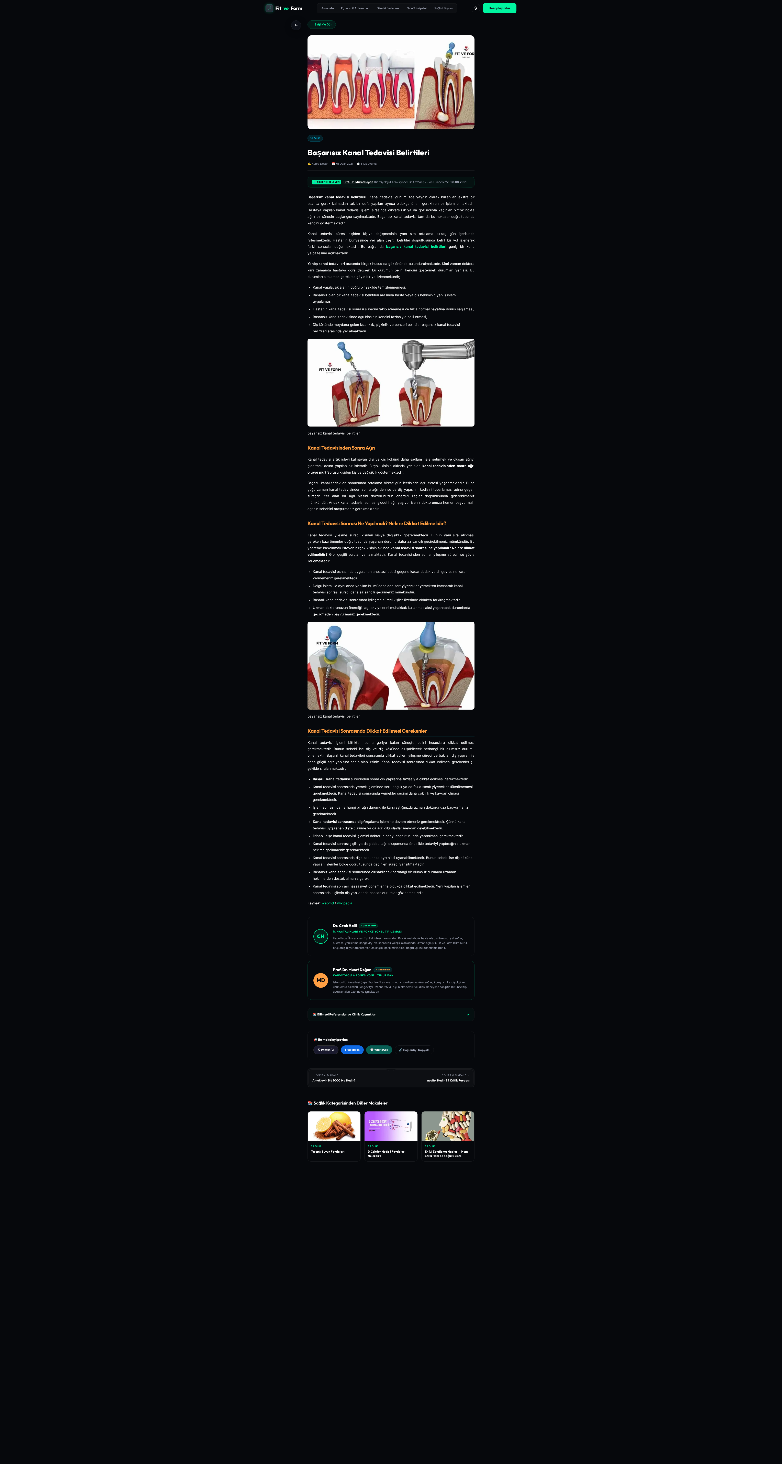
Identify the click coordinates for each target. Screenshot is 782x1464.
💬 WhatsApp (379, 1049)
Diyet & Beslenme (388, 8)
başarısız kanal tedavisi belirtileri (416, 247)
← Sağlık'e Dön (321, 24)
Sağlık (315, 138)
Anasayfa (327, 8)
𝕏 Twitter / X (326, 1049)
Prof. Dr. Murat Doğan (358, 182)
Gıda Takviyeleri (417, 8)
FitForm (288, 8)
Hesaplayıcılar (500, 8)
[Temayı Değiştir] (476, 8)
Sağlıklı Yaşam (443, 8)
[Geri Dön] (296, 25)
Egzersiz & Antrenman (355, 8)
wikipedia (344, 903)
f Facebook (352, 1049)
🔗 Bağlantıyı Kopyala (414, 1050)
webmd (328, 903)
